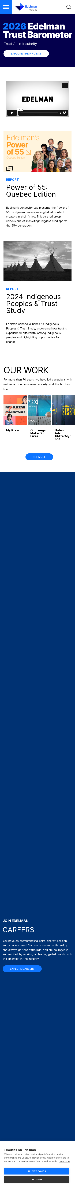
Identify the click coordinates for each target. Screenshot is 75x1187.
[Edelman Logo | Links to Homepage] (24, 6)
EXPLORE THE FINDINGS (26, 53)
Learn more (64, 1161)
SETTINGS (37, 1179)
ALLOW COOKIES (37, 1171)
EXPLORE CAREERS (22, 968)
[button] (6, 7)
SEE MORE (39, 456)
